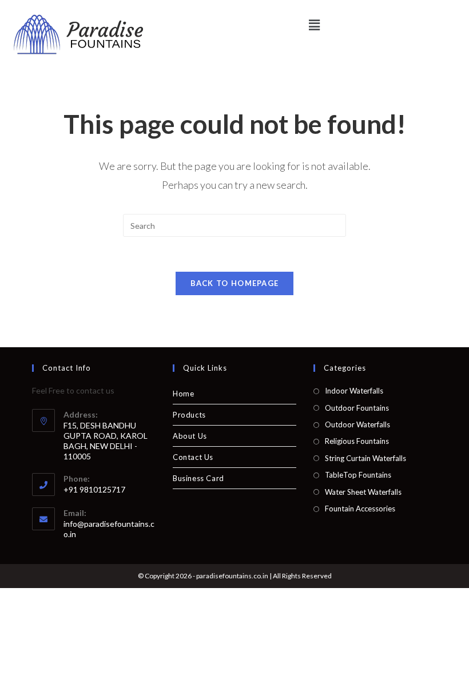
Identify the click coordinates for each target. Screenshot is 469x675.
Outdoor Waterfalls (357, 424)
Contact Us (193, 457)
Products (189, 414)
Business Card (198, 478)
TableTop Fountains (358, 474)
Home (183, 393)
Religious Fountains (357, 441)
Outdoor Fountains (357, 407)
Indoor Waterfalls (354, 390)
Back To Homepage (234, 283)
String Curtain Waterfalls (365, 458)
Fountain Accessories (360, 508)
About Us (190, 435)
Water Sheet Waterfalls (363, 492)
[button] (314, 24)
